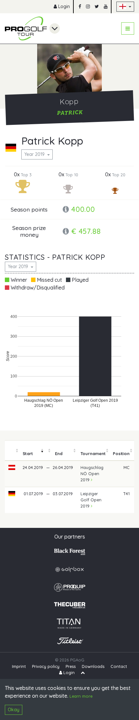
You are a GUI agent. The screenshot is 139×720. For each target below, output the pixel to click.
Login (63, 6)
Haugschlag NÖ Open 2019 (91, 473)
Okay (13, 710)
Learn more (81, 696)
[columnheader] (12, 451)
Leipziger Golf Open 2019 (91, 499)
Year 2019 (35, 154)
